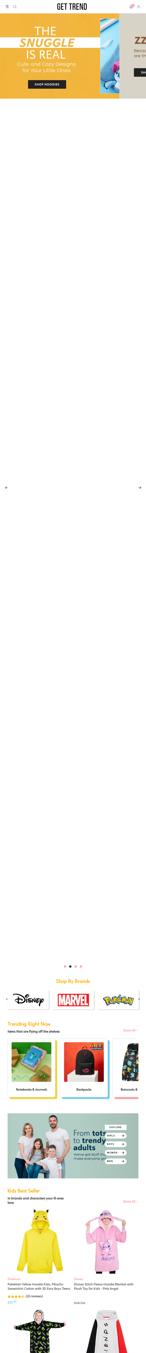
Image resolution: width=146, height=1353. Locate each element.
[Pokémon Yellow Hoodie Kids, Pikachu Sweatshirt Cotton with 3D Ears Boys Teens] (40, 1241)
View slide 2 (70, 966)
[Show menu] (7, 6)
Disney (78, 1279)
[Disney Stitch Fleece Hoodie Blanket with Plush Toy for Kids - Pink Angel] (106, 1241)
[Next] (140, 488)
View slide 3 (76, 966)
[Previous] (6, 488)
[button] (15, 6)
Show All (129, 1030)
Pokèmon (14, 1279)
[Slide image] (73, 56)
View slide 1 (65, 966)
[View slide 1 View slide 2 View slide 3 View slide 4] (73, 487)
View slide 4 (81, 966)
